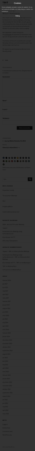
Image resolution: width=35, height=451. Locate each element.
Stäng (17, 16)
